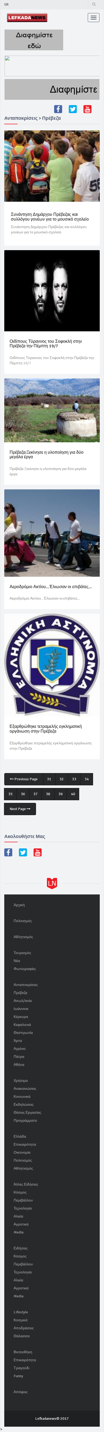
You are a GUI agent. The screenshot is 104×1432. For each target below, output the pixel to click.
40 (73, 794)
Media (18, 1232)
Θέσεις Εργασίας (27, 1112)
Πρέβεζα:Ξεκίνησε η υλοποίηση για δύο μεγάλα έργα (46, 455)
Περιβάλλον (23, 1200)
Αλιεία (18, 1216)
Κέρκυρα (21, 1016)
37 (35, 794)
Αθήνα (19, 1064)
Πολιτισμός (23, 921)
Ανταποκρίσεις (26, 985)
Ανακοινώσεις (25, 1088)
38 (48, 794)
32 (61, 779)
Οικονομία (22, 1152)
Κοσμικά (20, 1320)
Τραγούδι (21, 1368)
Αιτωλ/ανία (23, 1000)
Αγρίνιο (20, 1048)
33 (74, 779)
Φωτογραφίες (25, 969)
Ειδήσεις (21, 1248)
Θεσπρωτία (23, 1032)
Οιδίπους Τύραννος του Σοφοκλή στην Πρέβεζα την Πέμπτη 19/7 (46, 344)
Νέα (17, 961)
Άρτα (18, 1040)
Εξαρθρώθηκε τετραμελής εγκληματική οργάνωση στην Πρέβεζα (46, 729)
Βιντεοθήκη (23, 1352)
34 (87, 779)
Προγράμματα (25, 1120)
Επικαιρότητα (25, 1144)
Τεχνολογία (23, 1208)
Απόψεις (21, 1392)
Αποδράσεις (24, 1328)
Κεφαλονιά (22, 1024)
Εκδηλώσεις (24, 1104)
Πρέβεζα (20, 993)
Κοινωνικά (22, 1096)
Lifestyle (21, 1312)
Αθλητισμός (23, 937)
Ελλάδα (20, 1136)
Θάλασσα (22, 1336)
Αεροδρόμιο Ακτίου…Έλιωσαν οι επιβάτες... (51, 586)
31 (49, 779)
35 (10, 794)
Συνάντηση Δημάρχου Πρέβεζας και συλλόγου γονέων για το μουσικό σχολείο (50, 217)
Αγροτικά (21, 1224)
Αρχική (19, 905)
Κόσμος (20, 1192)
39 (60, 794)
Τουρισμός (22, 953)
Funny (18, 1376)
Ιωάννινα (21, 1008)
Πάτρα (19, 1056)
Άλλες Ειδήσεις (26, 1184)
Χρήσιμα (21, 1080)
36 (23, 794)
